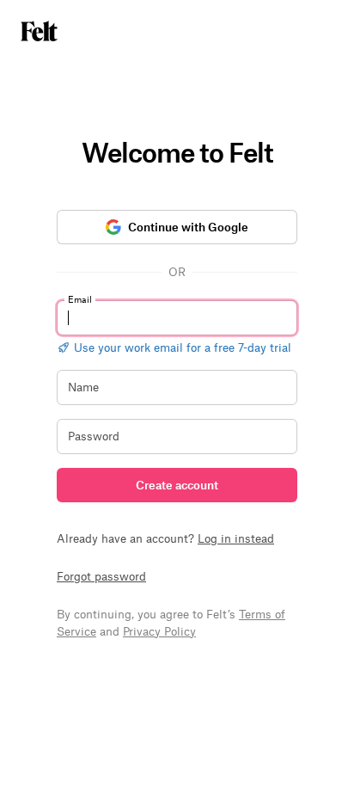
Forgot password (101, 576)
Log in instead (236, 538)
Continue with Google (188, 226)
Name (83, 386)
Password (93, 435)
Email (80, 298)
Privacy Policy (159, 631)
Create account (177, 484)
